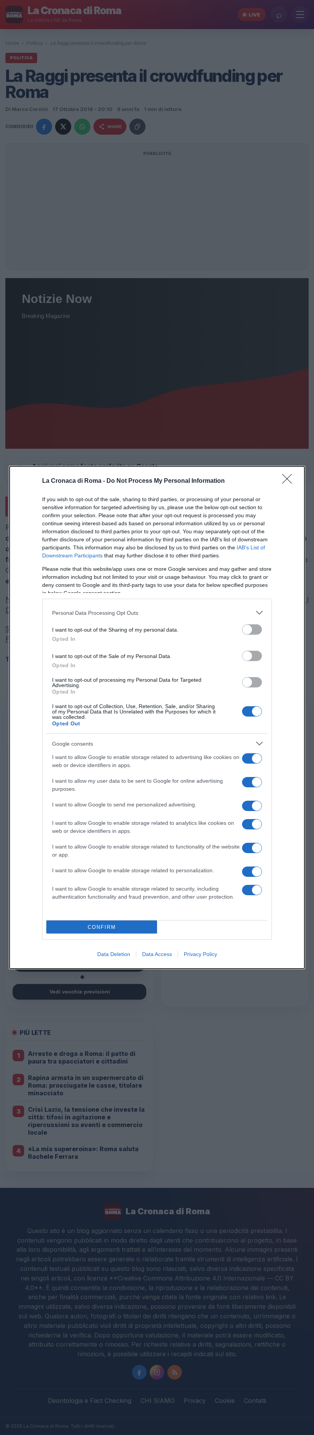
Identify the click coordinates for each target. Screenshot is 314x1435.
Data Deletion (113, 954)
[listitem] (157, 613)
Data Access (157, 954)
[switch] (252, 629)
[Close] (289, 481)
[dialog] (157, 717)
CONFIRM (102, 927)
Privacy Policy (200, 954)
